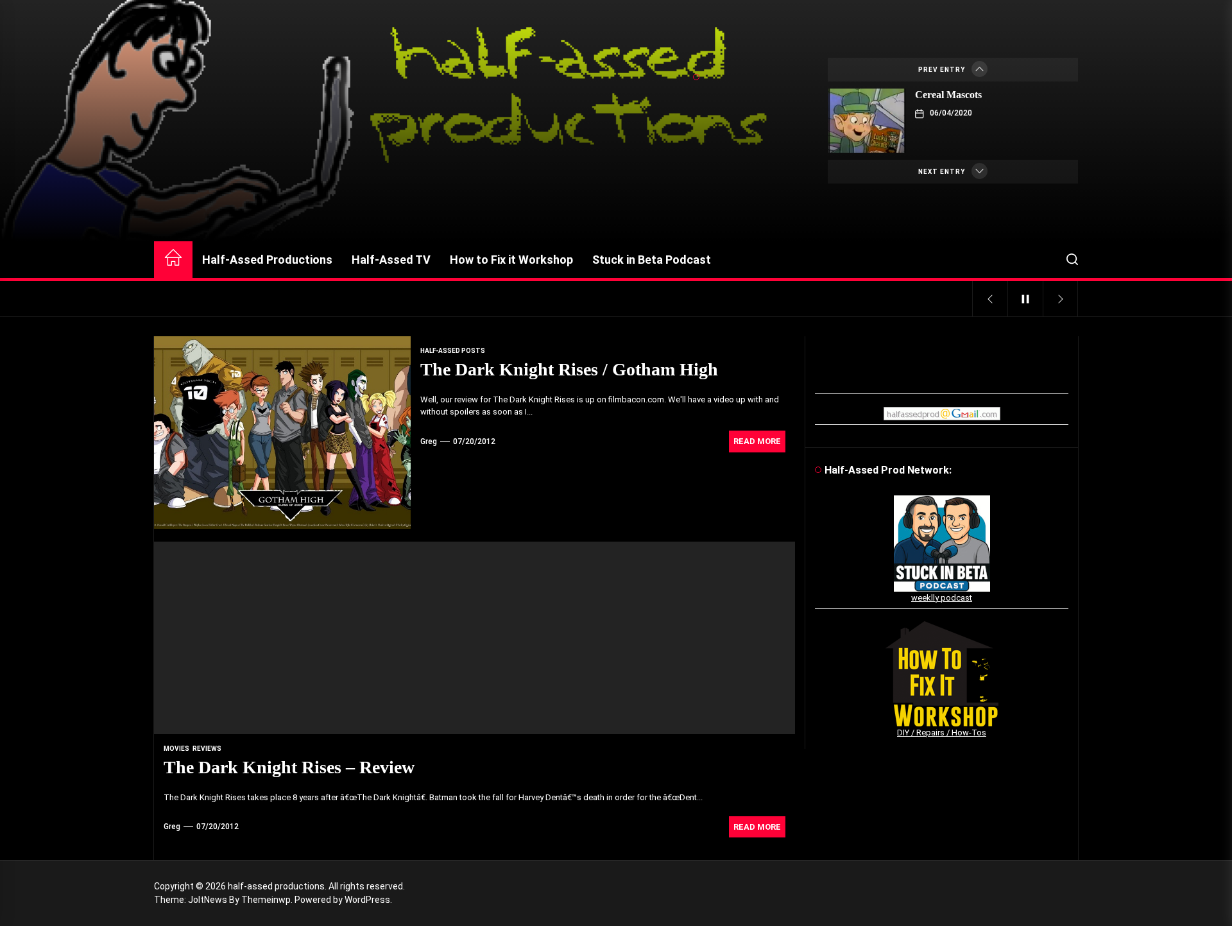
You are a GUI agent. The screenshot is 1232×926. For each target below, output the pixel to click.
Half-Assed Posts (452, 350)
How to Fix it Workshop (511, 259)
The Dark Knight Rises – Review (289, 767)
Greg (428, 441)
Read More (757, 441)
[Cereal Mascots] (866, 121)
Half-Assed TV (391, 259)
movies (176, 748)
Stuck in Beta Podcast (651, 259)
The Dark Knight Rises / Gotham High (569, 369)
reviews (207, 748)
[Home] (173, 259)
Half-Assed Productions (267, 259)
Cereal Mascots (948, 94)
